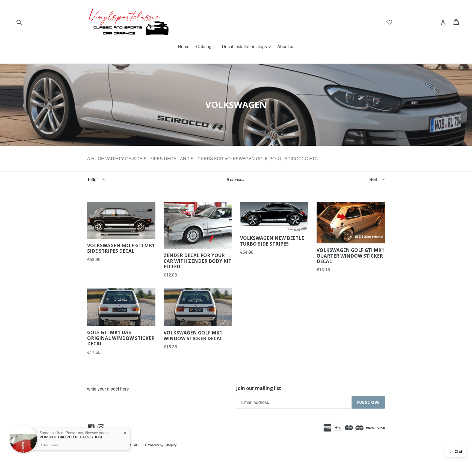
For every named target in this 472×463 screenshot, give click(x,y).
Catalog (207, 46)
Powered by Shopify (161, 444)
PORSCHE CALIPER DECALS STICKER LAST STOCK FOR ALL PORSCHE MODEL (74, 429)
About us (285, 46)
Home (184, 46)
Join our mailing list (258, 388)
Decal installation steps (247, 46)
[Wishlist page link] (389, 22)
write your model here (108, 389)
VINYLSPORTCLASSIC (119, 444)
